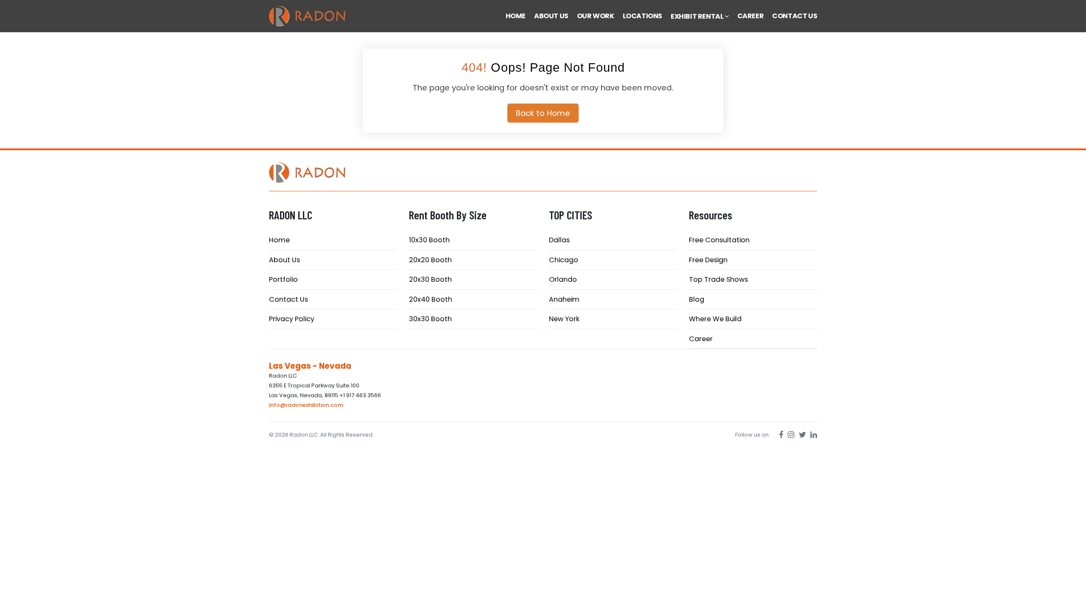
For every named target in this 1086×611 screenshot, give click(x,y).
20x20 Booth (430, 260)
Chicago (563, 260)
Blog (696, 299)
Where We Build (715, 319)
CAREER (750, 16)
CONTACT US (794, 16)
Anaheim (564, 299)
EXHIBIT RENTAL (698, 16)
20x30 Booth (430, 279)
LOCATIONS (642, 16)
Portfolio (283, 279)
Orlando (563, 279)
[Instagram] (791, 435)
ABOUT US (551, 16)
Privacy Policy (291, 319)
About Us (284, 260)
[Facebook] (781, 435)
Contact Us (288, 299)
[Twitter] (802, 435)
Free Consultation (719, 240)
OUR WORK (595, 16)
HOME (516, 16)
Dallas (559, 240)
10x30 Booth (429, 240)
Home (279, 240)
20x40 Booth (430, 299)
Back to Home (543, 113)
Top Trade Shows (718, 279)
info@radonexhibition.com (306, 405)
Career (701, 339)
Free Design (708, 260)
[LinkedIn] (813, 435)
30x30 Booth (430, 319)
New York (564, 319)
